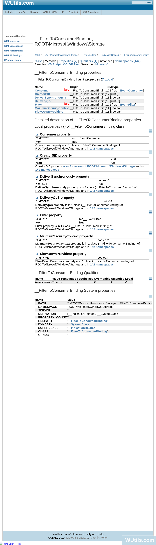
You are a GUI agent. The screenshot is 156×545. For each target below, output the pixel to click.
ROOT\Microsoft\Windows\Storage (60, 55)
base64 (21, 12)
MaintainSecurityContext (52, 108)
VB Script (54, 64)
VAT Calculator (91, 12)
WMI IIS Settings (13, 55)
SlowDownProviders (49, 111)
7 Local (107, 79)
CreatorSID (42, 94)
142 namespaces (102, 148)
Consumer (42, 90)
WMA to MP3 (50, 12)
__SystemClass (88, 55)
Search (34, 12)
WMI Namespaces (13, 46)
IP (63, 12)
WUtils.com (139, 540)
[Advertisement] (78, 23)
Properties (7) (67, 61)
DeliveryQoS (43, 101)
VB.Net (74, 64)
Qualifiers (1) (88, 61)
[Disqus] (93, 375)
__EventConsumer (130, 90)
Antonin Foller (99, 537)
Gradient (73, 12)
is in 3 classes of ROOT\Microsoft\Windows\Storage (99, 166)
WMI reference (12, 41)
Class (39, 61)
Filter (38, 104)
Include (9, 12)
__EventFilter (126, 104)
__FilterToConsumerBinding (135, 55)
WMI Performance (13, 50)
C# (65, 64)
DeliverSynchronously (50, 97)
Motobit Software (77, 537)
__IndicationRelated (109, 55)
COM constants (12, 60)
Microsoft (101, 64)
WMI (37, 55)
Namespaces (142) (127, 61)
